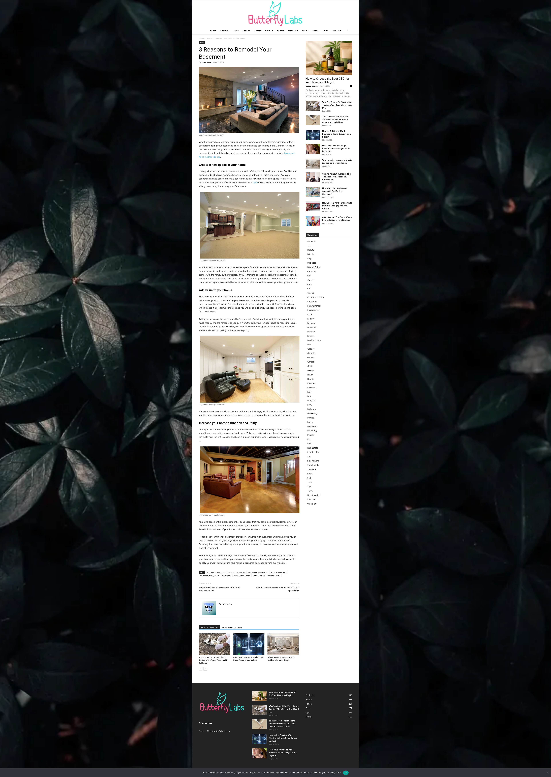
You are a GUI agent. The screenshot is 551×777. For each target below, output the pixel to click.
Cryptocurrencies (315, 297)
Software (311, 469)
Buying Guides (314, 267)
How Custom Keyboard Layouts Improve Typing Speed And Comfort (337, 206)
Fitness (310, 336)
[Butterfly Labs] (275, 13)
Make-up (311, 409)
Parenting (312, 430)
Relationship (313, 452)
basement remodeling (237, 572)
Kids (309, 392)
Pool (309, 443)
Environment (313, 310)
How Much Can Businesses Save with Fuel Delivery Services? (334, 191)
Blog (309, 258)
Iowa (255, 182)
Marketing (312, 413)
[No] (547, 772)
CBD (309, 288)
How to (310, 379)
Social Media (313, 465)
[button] (348, 30)
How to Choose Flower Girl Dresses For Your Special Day (277, 589)
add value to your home (216, 572)
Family (310, 318)
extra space (226, 576)
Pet (308, 439)
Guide (310, 366)
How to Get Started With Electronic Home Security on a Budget (336, 134)
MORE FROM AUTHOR (232, 627)
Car (309, 275)
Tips (309, 486)
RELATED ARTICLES (210, 627)
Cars (236, 30)
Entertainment (314, 305)
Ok (346, 772)
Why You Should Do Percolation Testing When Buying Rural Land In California (213, 660)
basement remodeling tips (258, 572)
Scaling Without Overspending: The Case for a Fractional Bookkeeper (336, 177)
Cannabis (311, 271)
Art (308, 245)
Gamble (311, 353)
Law (309, 396)
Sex (309, 456)
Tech (325, 30)
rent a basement (259, 576)
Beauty (310, 249)
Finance (311, 331)
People (310, 435)
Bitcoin (310, 254)
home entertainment (242, 576)
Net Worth (312, 426)
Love (309, 404)
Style (316, 30)
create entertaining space (209, 576)
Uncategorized (314, 495)
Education (312, 301)
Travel (310, 490)
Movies (310, 417)
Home (213, 30)
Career (310, 280)
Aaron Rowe (206, 62)
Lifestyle (293, 30)
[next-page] (205, 669)
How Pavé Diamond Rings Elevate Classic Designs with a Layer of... (336, 148)
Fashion (311, 323)
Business (311, 262)
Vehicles (311, 499)
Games (257, 30)
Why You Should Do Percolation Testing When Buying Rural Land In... (337, 105)
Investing (311, 387)
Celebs (246, 30)
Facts (309, 314)
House (280, 30)
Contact (336, 30)
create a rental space (279, 572)
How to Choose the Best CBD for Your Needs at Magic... (327, 80)
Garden (311, 361)
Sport (305, 30)
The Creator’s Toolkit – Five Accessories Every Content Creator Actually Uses (335, 119)
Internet (311, 383)
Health (269, 30)
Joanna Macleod (312, 86)
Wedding (311, 503)
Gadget (310, 348)
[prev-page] (200, 669)
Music (310, 422)
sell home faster (274, 576)
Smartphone (313, 460)
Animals (225, 30)
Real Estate (312, 447)
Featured (311, 327)
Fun (309, 344)
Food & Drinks (314, 340)
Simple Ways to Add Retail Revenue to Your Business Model (219, 589)
